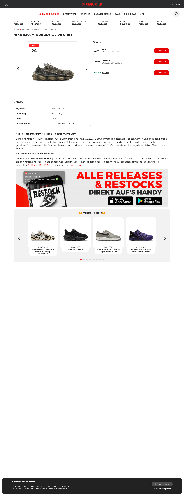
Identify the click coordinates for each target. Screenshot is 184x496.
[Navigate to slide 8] (103, 259)
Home (16, 29)
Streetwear (70, 14)
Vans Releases (143, 22)
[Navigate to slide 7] (100, 259)
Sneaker (85, 14)
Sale (117, 14)
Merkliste (175, 4)
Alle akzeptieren (162, 484)
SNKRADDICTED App (39, 165)
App (142, 14)
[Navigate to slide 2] (47, 96)
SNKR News (130, 14)
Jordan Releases (36, 22)
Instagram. (76, 165)
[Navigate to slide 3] (50, 96)
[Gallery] (52, 68)
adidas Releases (56, 22)
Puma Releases (125, 22)
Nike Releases (18, 22)
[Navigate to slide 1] (44, 96)
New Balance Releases (78, 22)
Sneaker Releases (49, 14)
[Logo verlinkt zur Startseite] (92, 4)
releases (25, 29)
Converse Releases (103, 22)
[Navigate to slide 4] (53, 96)
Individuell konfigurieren (162, 489)
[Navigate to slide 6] (60, 96)
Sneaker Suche (102, 14)
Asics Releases (161, 22)
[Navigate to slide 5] (57, 96)
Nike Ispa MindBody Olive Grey (44, 29)
